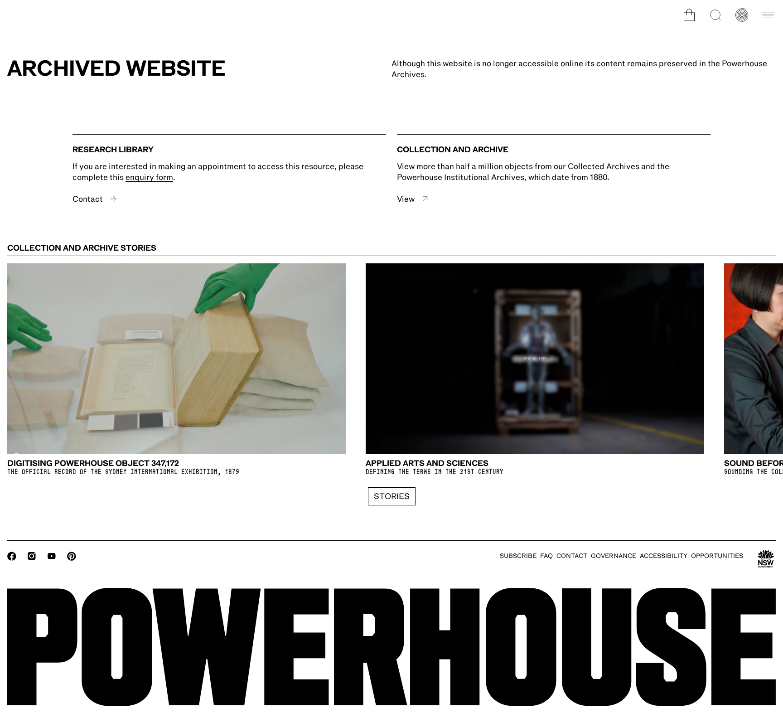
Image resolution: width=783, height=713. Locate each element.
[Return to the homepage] (391, 647)
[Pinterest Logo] (71, 556)
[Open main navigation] (768, 15)
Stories (392, 496)
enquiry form (149, 177)
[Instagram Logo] (31, 556)
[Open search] (715, 15)
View (406, 199)
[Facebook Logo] (11, 556)
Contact (87, 199)
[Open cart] (689, 15)
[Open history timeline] (741, 15)
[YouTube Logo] (51, 556)
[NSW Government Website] (766, 559)
